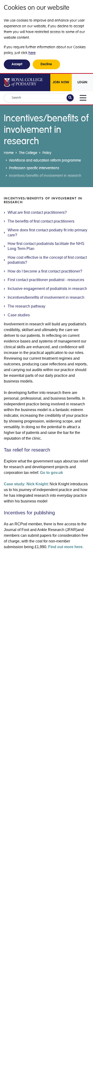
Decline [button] (46, 64)
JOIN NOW (61, 82)
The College (28, 153)
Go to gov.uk (51, 473)
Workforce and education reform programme (45, 160)
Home (9, 153)
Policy (46, 153)
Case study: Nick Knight (26, 484)
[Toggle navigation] (83, 97)
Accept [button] (17, 64)
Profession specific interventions (34, 168)
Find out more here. (65, 547)
